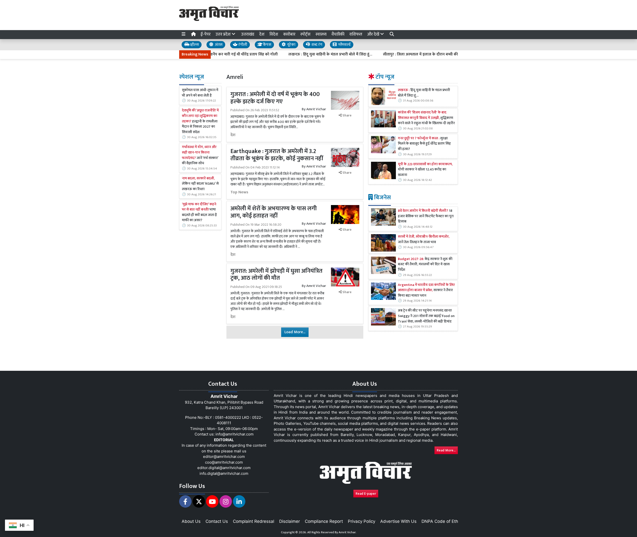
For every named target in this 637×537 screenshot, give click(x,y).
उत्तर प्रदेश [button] (223, 34)
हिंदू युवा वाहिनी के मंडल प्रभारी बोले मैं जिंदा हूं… (424, 93)
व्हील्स (194, 44)
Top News (239, 192)
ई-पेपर (206, 34)
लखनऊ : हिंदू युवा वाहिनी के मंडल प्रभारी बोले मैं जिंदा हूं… (312, 54)
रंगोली (242, 44)
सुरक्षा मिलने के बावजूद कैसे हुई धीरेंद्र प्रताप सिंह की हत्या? (424, 144)
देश (262, 34)
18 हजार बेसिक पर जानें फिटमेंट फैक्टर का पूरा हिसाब (426, 216)
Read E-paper (366, 493)
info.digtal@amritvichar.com (224, 473)
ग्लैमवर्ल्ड (344, 44)
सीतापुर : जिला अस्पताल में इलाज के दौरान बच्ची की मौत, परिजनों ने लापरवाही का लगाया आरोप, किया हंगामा (443, 54)
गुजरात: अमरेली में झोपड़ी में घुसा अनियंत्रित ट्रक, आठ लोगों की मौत (276, 274)
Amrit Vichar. (347, 532)
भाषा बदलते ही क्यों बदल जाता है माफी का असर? (199, 212)
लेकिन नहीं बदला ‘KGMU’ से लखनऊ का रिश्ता (200, 184)
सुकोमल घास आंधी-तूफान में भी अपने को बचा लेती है (200, 93)
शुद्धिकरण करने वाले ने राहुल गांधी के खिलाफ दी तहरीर (426, 118)
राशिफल (355, 34)
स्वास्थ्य (321, 34)
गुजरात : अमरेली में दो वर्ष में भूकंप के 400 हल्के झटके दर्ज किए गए (275, 98)
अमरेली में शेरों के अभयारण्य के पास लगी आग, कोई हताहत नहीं (273, 212)
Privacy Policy (361, 521)
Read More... (446, 450)
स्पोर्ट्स (305, 34)
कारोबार (289, 34)
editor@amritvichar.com (224, 456)
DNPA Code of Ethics (443, 521)
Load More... (294, 332)
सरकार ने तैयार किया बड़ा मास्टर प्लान (426, 290)
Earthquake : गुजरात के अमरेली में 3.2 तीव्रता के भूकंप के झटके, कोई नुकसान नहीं (277, 154)
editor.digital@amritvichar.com (224, 467)
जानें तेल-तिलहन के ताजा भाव (423, 239)
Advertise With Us (398, 521)
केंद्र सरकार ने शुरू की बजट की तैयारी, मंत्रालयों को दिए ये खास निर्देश (425, 265)
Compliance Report (324, 521)
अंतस (218, 44)
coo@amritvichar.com (224, 462)
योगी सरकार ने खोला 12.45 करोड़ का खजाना (425, 170)
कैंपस (266, 44)
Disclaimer (289, 521)
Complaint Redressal (253, 521)
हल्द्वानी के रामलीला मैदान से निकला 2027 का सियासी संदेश (200, 121)
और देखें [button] (373, 34)
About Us (191, 521)
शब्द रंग (316, 44)
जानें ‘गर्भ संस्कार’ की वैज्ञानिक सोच (200, 155)
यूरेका (290, 44)
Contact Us (217, 521)
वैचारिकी (337, 34)
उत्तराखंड (247, 34)
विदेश (273, 34)
